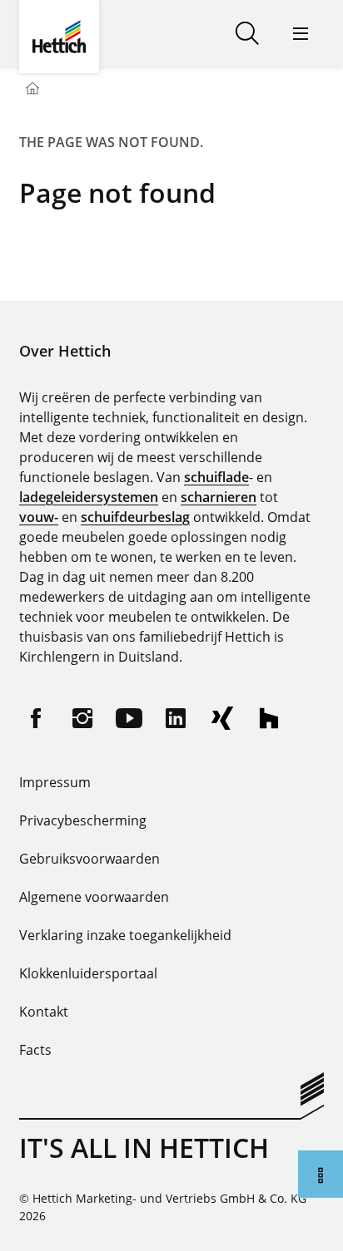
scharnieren (218, 497)
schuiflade (216, 477)
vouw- (38, 517)
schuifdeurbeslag (135, 517)
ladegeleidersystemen (88, 497)
